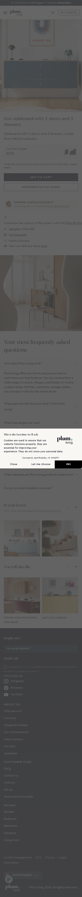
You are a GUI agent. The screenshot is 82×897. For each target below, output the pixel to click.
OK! (68, 464)
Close (13, 464)
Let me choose (40, 464)
